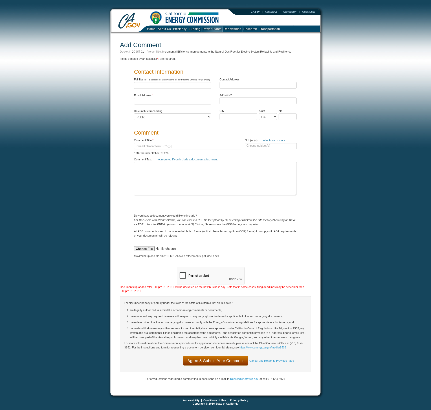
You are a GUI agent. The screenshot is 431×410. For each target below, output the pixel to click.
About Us (164, 29)
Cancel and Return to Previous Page (271, 360)
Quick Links (308, 11)
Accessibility (290, 11)
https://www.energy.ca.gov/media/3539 (263, 347)
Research (250, 29)
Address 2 (226, 95)
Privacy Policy (239, 400)
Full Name (172, 79)
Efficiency (180, 29)
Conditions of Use (214, 400)
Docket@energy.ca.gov (244, 379)
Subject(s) (265, 140)
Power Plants (212, 29)
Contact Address (230, 79)
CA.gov (255, 11)
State (262, 111)
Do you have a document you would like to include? (215, 229)
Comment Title (144, 140)
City (222, 111)
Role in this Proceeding (148, 111)
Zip (281, 111)
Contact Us (271, 11)
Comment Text (176, 159)
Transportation (269, 29)
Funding (194, 29)
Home (151, 29)
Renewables (232, 29)
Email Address (143, 95)
